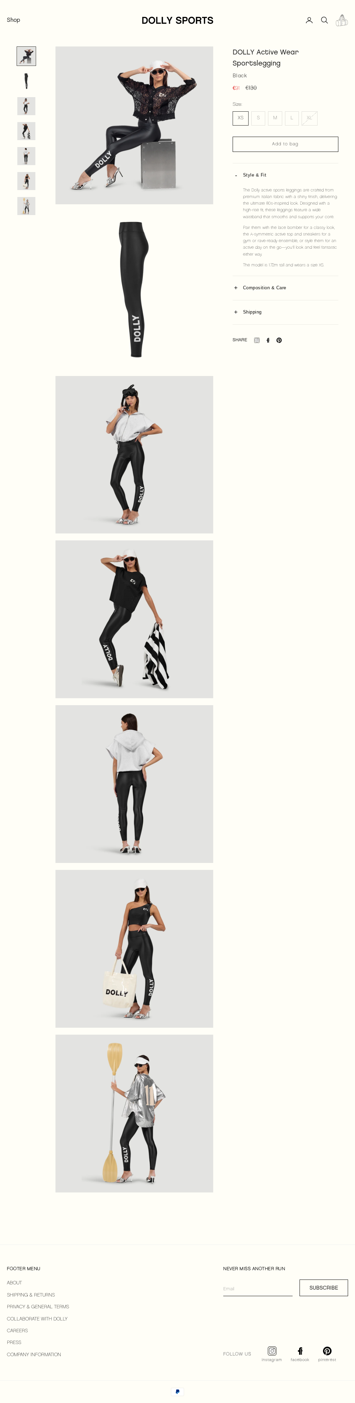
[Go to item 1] (26, 56)
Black (240, 75)
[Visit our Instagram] (257, 340)
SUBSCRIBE (324, 1288)
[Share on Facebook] (268, 340)
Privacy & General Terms (38, 1307)
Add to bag (285, 144)
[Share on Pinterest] (279, 340)
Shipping (252, 312)
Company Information (34, 1355)
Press (14, 1343)
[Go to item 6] (26, 181)
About (14, 1283)
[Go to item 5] (26, 156)
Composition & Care (264, 287)
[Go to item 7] (26, 206)
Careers (17, 1331)
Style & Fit (255, 175)
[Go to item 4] (26, 131)
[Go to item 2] (26, 81)
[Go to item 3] (26, 106)
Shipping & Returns (31, 1295)
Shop (13, 20)
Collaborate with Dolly (37, 1319)
